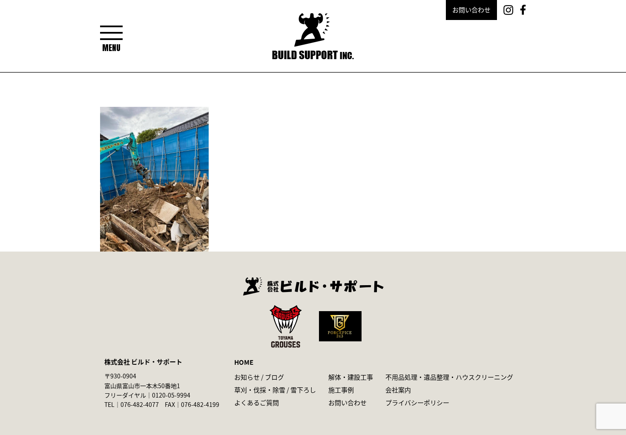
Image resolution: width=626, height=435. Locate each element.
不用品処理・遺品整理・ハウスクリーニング (449, 376)
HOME (243, 362)
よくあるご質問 (256, 402)
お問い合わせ (471, 9)
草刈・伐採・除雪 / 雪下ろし (275, 389)
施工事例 (341, 389)
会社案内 (398, 389)
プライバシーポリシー (417, 402)
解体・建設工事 (350, 376)
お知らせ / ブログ (259, 376)
